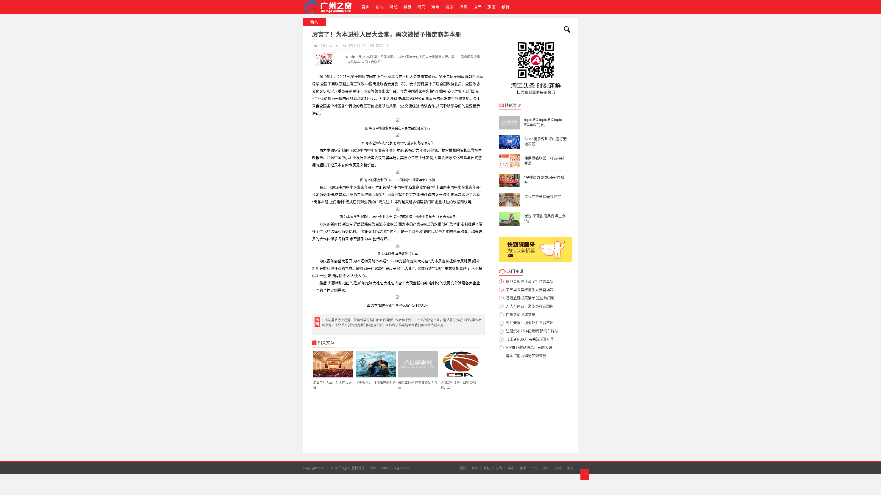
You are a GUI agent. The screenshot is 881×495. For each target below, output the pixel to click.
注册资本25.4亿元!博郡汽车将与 (532, 331)
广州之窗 (330, 7)
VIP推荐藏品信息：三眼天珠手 (531, 347)
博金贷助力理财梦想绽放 (526, 356)
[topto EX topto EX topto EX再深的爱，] (509, 128)
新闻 (379, 7)
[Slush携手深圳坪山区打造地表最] (509, 147)
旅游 (491, 7)
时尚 (421, 7)
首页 (364, 7)
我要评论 (382, 45)
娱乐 (435, 7)
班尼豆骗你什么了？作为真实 (530, 281)
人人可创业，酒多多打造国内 (530, 306)
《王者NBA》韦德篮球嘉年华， (532, 339)
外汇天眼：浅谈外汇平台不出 (530, 323)
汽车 (463, 7)
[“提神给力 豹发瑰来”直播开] (509, 186)
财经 (393, 7)
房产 (477, 7)
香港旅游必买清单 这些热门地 (530, 298)
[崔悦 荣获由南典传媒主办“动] (509, 224)
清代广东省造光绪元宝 (542, 197)
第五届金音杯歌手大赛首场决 (530, 290)
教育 (505, 7)
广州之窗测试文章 (520, 314)
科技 (407, 7)
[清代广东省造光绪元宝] (509, 205)
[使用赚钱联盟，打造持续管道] (509, 167)
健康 (449, 7)
